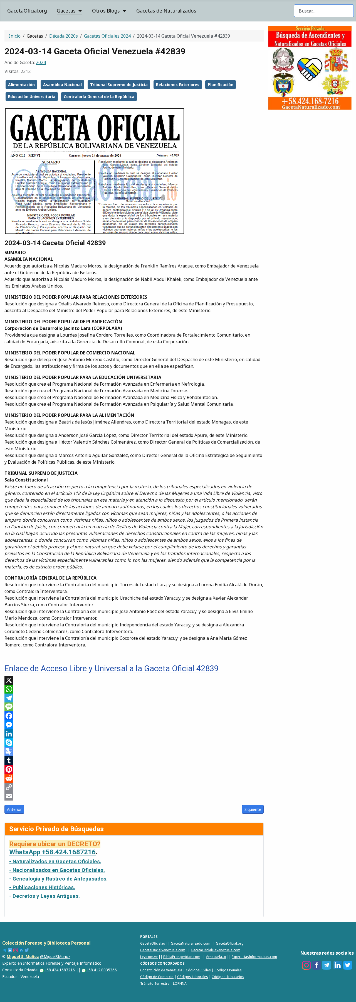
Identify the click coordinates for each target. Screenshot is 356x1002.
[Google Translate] (134, 751)
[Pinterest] (134, 769)
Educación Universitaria (31, 96)
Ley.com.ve (149, 956)
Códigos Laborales (192, 976)
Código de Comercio (157, 976)
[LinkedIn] (134, 733)
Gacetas (66, 10)
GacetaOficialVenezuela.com (162, 950)
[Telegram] (134, 698)
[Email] (134, 796)
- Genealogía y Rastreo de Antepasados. (58, 878)
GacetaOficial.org (27, 10)
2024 (41, 62)
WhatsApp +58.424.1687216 (52, 852)
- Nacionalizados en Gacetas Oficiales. (57, 870)
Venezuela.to (216, 956)
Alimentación (21, 84)
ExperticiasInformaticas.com (254, 956)
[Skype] (134, 742)
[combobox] (324, 10)
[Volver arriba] (349, 995)
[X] (134, 680)
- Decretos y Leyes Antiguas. (44, 896)
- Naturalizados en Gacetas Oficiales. (55, 861)
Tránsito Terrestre (154, 983)
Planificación (220, 84)
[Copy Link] (134, 787)
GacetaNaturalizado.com (190, 943)
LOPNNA (180, 983)
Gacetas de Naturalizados (166, 10)
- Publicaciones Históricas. (42, 887)
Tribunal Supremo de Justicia (119, 84)
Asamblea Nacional (62, 84)
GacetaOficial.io (152, 943)
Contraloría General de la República (99, 96)
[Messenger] (134, 724)
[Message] (134, 706)
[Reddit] (134, 778)
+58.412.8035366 (101, 969)
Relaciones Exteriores (177, 84)
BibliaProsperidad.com (181, 956)
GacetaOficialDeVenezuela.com (215, 950)
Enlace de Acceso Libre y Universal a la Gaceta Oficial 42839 (111, 668)
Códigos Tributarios (228, 976)
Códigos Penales (228, 970)
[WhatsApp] (134, 689)
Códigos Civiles (198, 970)
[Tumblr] (134, 760)
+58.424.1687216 (59, 969)
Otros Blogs (106, 10)
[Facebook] (134, 715)
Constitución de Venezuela (161, 970)
